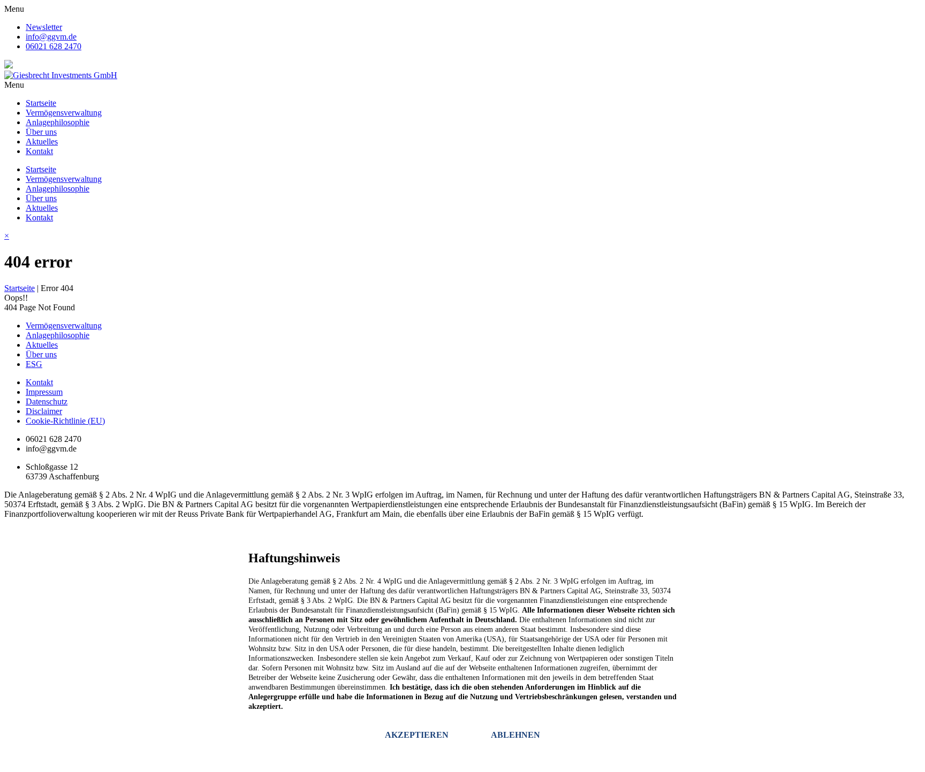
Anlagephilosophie (57, 122)
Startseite (41, 103)
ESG (34, 364)
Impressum (44, 391)
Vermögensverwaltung (64, 112)
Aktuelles (42, 141)
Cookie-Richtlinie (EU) (65, 420)
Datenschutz (46, 401)
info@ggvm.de (51, 36)
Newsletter (44, 27)
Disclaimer (44, 411)
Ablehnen (515, 734)
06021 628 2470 (53, 46)
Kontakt (39, 151)
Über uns (41, 131)
